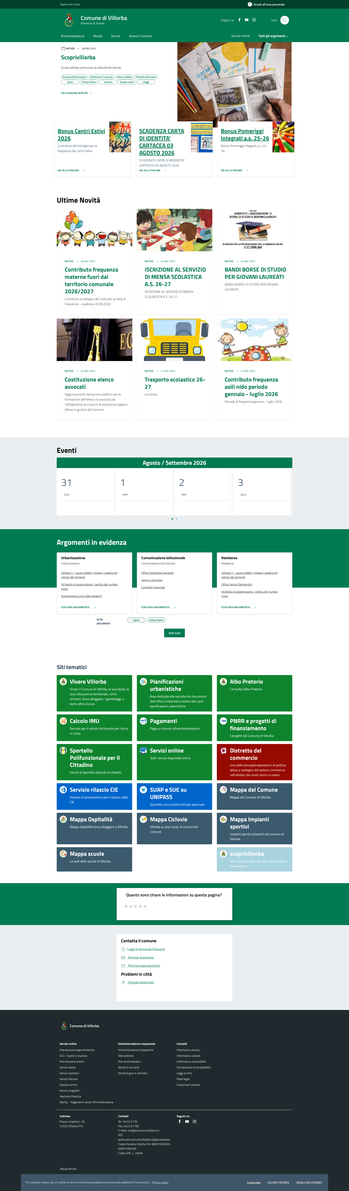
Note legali (183, 1079)
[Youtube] (245, 20)
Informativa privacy (188, 1050)
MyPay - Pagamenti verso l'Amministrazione (86, 1102)
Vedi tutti (174, 633)
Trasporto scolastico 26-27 (175, 383)
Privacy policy (160, 1182)
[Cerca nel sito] (284, 20)
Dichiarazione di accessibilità (193, 1067)
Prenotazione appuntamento (77, 1050)
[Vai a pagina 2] (176, 519)
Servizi (115, 36)
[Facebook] (238, 20)
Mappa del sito (68, 1169)
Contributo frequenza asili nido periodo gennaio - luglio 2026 (251, 386)
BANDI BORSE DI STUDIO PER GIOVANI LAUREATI (255, 273)
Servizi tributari (69, 1079)
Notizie (69, 261)
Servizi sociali (67, 1067)
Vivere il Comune (140, 36)
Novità (97, 36)
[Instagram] (252, 20)
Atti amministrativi (129, 1061)
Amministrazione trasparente (135, 1050)
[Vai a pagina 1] (172, 519)
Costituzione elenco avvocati (89, 383)
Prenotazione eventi (72, 1061)
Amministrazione (73, 36)
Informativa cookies (188, 1055)
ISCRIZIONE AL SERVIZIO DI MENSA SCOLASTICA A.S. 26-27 (175, 276)
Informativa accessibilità (191, 1061)
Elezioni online (68, 1085)
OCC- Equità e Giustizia (73, 1055)
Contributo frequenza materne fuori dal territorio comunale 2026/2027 (91, 280)
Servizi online (240, 35)
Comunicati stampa (188, 1085)
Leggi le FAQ (184, 1073)
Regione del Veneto (70, 4)
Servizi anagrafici (70, 1090)
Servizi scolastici (69, 1073)
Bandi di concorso (128, 1067)
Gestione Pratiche (70, 1096)
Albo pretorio (126, 1055)
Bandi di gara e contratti (132, 1073)
